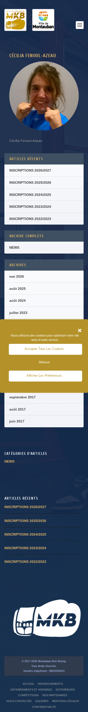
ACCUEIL (28, 683)
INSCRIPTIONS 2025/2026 (30, 182)
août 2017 (17, 409)
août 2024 (17, 300)
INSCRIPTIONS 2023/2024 (30, 207)
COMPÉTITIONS (28, 695)
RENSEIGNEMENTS (50, 683)
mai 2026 (16, 276)
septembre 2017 (22, 397)
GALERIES (41, 701)
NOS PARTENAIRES (54, 695)
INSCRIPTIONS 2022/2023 (30, 219)
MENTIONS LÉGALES (65, 701)
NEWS (14, 247)
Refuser (44, 362)
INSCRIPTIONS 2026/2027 (30, 170)
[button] (79, 330)
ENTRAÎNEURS (65, 689)
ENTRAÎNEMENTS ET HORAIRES (31, 689)
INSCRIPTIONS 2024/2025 (30, 195)
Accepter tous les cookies (44, 349)
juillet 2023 (18, 313)
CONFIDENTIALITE (44, 706)
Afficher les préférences (44, 375)
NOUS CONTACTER (19, 701)
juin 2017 (16, 421)
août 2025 (17, 289)
